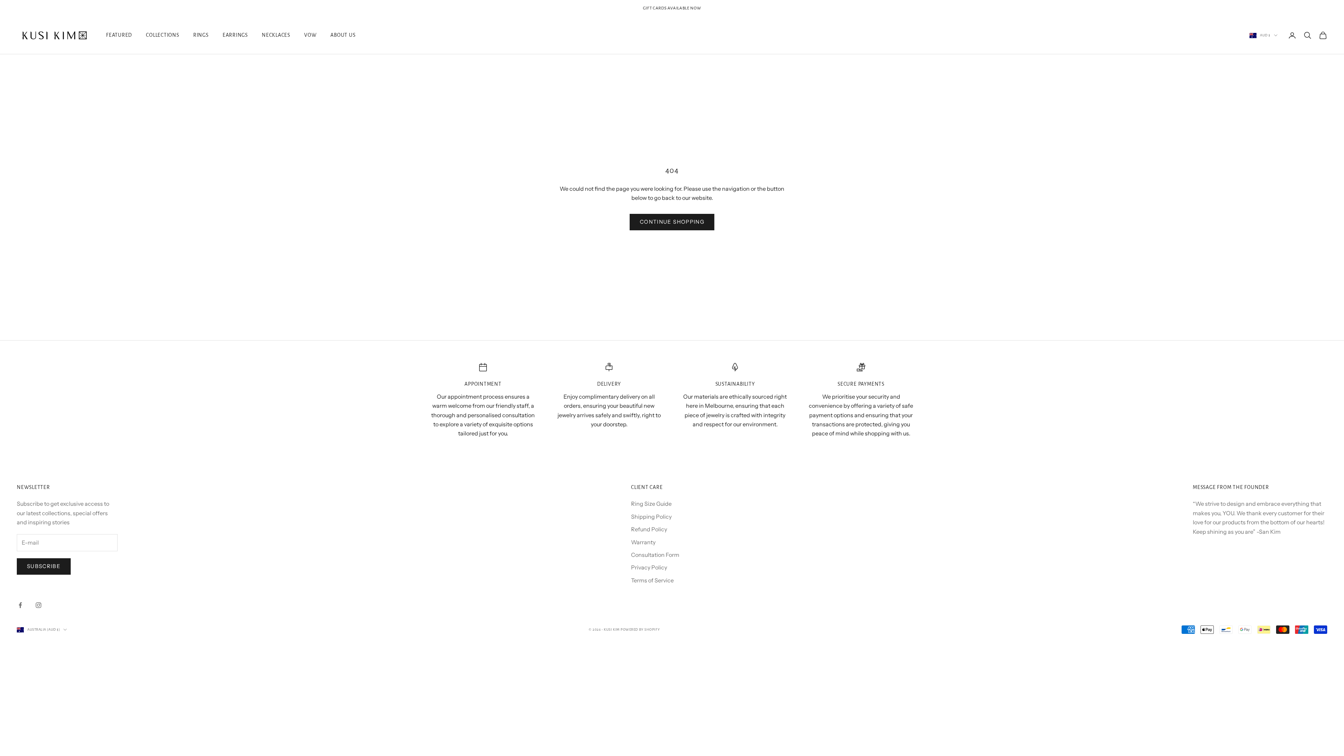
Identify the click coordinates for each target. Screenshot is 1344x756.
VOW (310, 35)
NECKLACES (276, 35)
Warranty (643, 542)
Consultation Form (655, 554)
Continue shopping (672, 221)
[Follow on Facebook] (20, 605)
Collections (162, 35)
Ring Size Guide (651, 503)
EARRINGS (235, 35)
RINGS (201, 35)
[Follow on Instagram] (38, 605)
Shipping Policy (651, 516)
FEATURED (119, 35)
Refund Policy (649, 529)
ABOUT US (342, 35)
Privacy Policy (649, 567)
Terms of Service (652, 580)
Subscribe (44, 566)
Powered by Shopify (640, 629)
